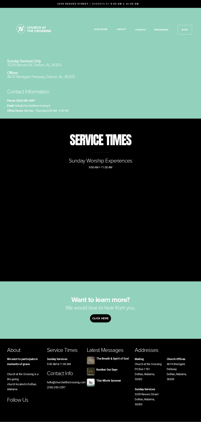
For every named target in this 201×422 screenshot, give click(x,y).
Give (185, 29)
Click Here (100, 318)
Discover (101, 29)
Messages (161, 29)
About (122, 29)
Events (141, 29)
